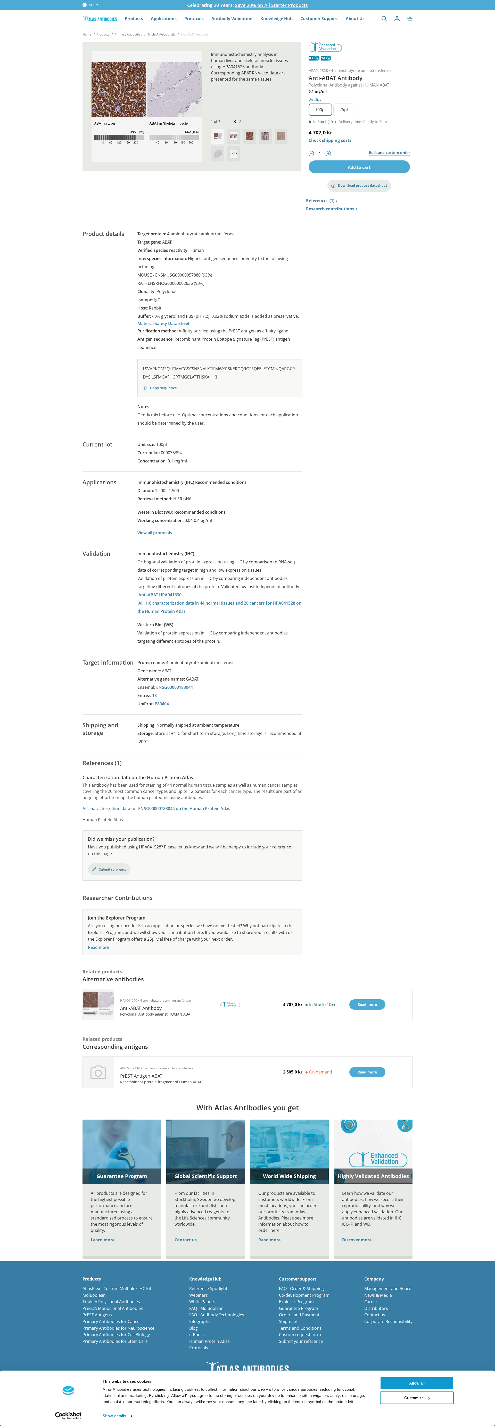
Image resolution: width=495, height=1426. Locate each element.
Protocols (194, 18)
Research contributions (330, 209)
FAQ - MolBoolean (206, 1308)
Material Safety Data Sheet (163, 323)
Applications (164, 18)
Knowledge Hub (276, 18)
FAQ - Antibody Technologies (216, 1315)
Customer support (297, 1279)
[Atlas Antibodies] (99, 18)
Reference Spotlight (208, 1288)
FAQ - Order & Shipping (301, 1288)
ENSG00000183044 (174, 687)
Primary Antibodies (128, 34)
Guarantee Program (298, 1308)
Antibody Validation (232, 18)
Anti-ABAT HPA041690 (160, 595)
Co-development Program (304, 1295)
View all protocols (154, 533)
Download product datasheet (362, 185)
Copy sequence (163, 387)
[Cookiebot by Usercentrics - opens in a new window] (68, 1416)
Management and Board (387, 1288)
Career (370, 1301)
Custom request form (300, 1334)
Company (374, 1279)
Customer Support (319, 18)
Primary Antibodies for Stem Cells (115, 1341)
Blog (193, 1328)
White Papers (202, 1301)
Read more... (100, 947)
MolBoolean (94, 1295)
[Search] (384, 18)
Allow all (417, 1383)
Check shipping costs (330, 140)
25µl (344, 109)
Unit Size (315, 99)
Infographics (201, 1321)
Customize (414, 1397)
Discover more (357, 1240)
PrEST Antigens (97, 1315)
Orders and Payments (300, 1315)
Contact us (186, 1240)
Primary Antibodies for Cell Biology (116, 1334)
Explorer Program (296, 1301)
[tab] (217, 136)
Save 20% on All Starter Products (271, 5)
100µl (320, 110)
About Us (355, 18)
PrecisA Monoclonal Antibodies (112, 1308)
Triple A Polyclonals (161, 34)
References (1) (320, 200)
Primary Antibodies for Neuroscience (118, 1328)
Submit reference (112, 869)
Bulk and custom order (389, 153)
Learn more (102, 1240)
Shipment (288, 1321)
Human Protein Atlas (209, 1341)
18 (154, 695)
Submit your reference (301, 1341)
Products (134, 18)
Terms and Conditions (300, 1328)
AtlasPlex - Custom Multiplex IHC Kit (116, 1288)
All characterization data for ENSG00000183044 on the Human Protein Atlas (156, 808)
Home (86, 34)
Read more (269, 1240)
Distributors (376, 1308)
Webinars (198, 1295)
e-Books (197, 1334)
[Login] (397, 18)
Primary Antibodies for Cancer (111, 1321)
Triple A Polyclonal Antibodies (111, 1301)
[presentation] (218, 136)
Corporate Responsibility (388, 1321)
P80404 (162, 704)
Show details (114, 1416)
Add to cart (359, 167)
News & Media (378, 1295)
